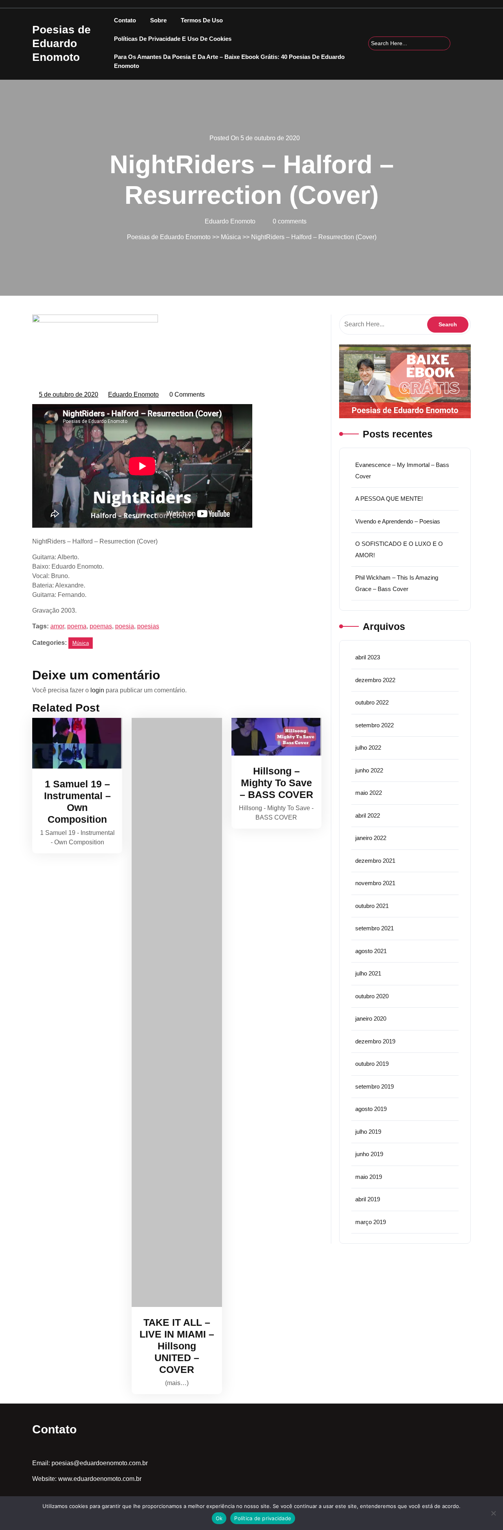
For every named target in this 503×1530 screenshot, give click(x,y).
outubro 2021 (372, 905)
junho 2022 (369, 770)
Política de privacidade (262, 1518)
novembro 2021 (375, 883)
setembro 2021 (374, 928)
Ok (219, 1518)
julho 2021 (368, 973)
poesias (148, 626)
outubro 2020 (372, 996)
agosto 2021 (371, 951)
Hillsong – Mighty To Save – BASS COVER (276, 782)
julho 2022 (368, 747)
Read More (73, 742)
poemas (101, 626)
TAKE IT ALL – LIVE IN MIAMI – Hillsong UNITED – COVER (177, 1346)
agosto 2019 (371, 1108)
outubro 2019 (372, 1063)
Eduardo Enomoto (134, 395)
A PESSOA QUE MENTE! (389, 498)
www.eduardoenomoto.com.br (99, 1478)
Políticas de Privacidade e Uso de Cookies (172, 38)
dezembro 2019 (375, 1041)
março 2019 (370, 1222)
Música (231, 237)
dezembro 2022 (375, 680)
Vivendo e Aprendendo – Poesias (397, 521)
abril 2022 (367, 815)
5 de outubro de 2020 (69, 395)
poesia (124, 626)
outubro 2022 (372, 702)
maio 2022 (368, 792)
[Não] (493, 1513)
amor (57, 626)
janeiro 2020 (370, 1018)
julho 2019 (368, 1131)
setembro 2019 (374, 1086)
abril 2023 (367, 657)
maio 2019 (368, 1176)
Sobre (158, 20)
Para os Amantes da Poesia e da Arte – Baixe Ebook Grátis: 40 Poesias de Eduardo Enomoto (229, 61)
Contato (125, 20)
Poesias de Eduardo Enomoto (61, 43)
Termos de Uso (202, 20)
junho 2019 (369, 1154)
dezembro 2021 (375, 860)
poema (76, 626)
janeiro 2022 (370, 838)
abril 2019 (367, 1199)
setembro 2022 (374, 725)
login (97, 690)
